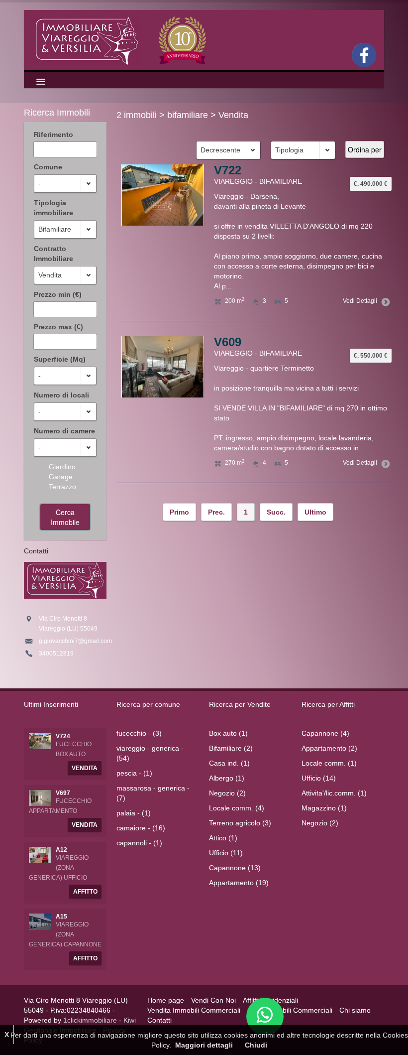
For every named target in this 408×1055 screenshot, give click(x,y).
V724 (63, 736)
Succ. (276, 512)
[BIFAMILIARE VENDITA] (162, 194)
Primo (179, 512)
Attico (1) (223, 838)
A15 (61, 916)
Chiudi (256, 1045)
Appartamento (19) (239, 883)
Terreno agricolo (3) (240, 823)
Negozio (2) (227, 793)
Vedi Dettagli (360, 300)
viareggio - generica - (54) (150, 753)
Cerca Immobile (65, 517)
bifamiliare (187, 115)
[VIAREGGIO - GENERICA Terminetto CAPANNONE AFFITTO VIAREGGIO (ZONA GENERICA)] (40, 921)
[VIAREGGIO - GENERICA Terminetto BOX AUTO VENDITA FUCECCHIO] (40, 741)
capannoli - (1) (139, 843)
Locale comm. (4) (236, 808)
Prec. (216, 512)
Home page (165, 1000)
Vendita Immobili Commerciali (193, 1010)
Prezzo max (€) (58, 327)
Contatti (159, 1020)
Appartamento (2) (329, 748)
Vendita (233, 115)
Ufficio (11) (226, 853)
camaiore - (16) (140, 828)
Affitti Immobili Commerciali (289, 1010)
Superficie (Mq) (60, 359)
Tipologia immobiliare (53, 208)
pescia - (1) (134, 773)
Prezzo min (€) (58, 294)
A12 (61, 849)
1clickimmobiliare (90, 1020)
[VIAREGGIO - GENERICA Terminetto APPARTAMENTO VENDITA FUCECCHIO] (40, 797)
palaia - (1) (133, 813)
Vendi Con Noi (213, 1000)
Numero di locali (61, 395)
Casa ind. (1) (229, 763)
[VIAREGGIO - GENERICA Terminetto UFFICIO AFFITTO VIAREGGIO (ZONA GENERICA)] (40, 854)
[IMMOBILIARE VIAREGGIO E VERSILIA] (120, 40)
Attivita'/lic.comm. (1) (334, 793)
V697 (63, 793)
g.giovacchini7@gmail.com (75, 641)
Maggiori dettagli (204, 1045)
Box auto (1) (228, 733)
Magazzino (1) (324, 808)
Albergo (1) (226, 778)
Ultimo (315, 512)
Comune (48, 167)
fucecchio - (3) (139, 733)
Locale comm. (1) (329, 763)
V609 (227, 342)
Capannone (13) (235, 868)
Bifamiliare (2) (231, 748)
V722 (227, 170)
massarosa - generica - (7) (153, 793)
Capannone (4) (325, 733)
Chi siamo (355, 1010)
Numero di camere (64, 431)
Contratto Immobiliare (53, 254)
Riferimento (53, 134)
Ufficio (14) (319, 778)
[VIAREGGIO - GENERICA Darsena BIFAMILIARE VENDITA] (162, 366)
